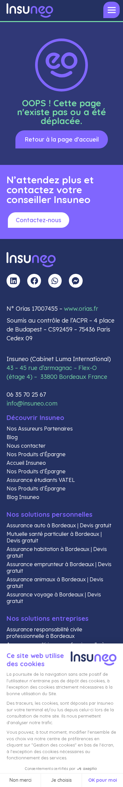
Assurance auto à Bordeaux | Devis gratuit (59, 525)
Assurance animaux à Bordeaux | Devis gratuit (55, 582)
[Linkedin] (13, 280)
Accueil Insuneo (26, 462)
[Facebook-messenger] (75, 280)
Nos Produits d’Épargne (36, 454)
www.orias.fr (81, 308)
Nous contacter (26, 445)
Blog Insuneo (23, 497)
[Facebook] (34, 280)
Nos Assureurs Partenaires (40, 428)
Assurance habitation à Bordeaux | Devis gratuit (57, 552)
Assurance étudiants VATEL (41, 480)
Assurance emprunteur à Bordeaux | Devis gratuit (59, 567)
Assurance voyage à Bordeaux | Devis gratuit (54, 597)
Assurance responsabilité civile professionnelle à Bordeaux (44, 632)
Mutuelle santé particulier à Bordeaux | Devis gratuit (54, 537)
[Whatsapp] (55, 280)
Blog (12, 437)
